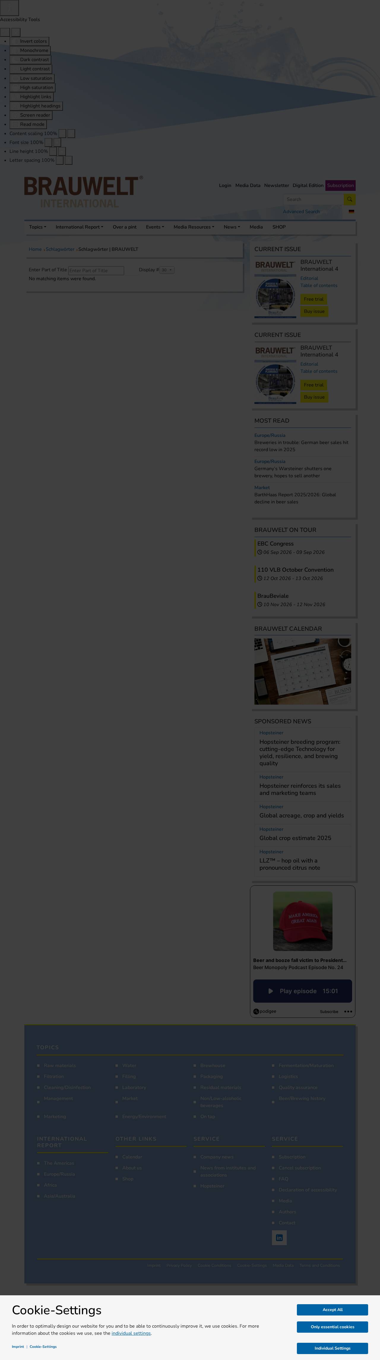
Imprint (18, 1346)
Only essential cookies (332, 1327)
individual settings (131, 1333)
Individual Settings (333, 1348)
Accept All (333, 1310)
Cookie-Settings (43, 1346)
